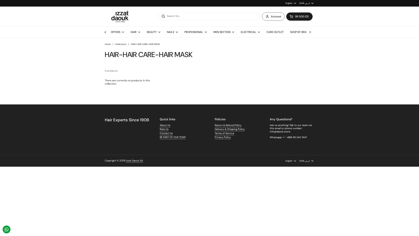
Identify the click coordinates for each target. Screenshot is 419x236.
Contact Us (166, 133)
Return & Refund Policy (228, 125)
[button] (299, 16)
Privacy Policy (223, 137)
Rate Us (164, 129)
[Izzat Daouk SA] (121, 16)
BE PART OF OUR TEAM (173, 137)
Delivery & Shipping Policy (230, 129)
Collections (120, 44)
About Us (165, 125)
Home (108, 44)
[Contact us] (6, 229)
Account (276, 16)
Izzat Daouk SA (134, 160)
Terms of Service (224, 133)
